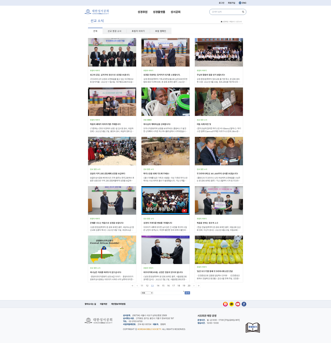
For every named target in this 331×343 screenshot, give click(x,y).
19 (184, 285)
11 (142, 285)
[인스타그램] (225, 304)
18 (178, 285)
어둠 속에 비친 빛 (204, 124)
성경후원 (143, 12)
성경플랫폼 (159, 12)
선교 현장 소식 (114, 31)
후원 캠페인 (160, 31)
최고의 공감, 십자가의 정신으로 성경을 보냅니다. (110, 75)
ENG (244, 3)
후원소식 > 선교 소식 (236, 21)
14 (158, 285)
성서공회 (175, 12)
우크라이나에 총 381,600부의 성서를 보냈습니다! (217, 173)
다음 (194, 286)
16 (168, 285)
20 (189, 285)
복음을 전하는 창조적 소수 (207, 223)
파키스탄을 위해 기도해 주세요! (156, 173)
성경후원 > (226, 21)
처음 (132, 286)
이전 (137, 286)
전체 (95, 31)
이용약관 (103, 304)
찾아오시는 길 (90, 304)
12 (147, 285)
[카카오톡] (231, 304)
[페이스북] (244, 304)
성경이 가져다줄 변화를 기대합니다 (157, 223)
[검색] (243, 12)
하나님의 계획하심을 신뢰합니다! (157, 124)
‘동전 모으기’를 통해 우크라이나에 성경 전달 (215, 271)
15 (163, 285)
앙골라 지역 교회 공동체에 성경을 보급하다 (107, 173)
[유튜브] (237, 304)
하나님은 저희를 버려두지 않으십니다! (105, 272)
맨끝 (199, 286)
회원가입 (231, 3)
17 (173, 285)
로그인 (221, 3)
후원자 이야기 (138, 31)
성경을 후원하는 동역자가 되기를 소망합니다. (161, 75)
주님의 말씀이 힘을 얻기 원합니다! (211, 75)
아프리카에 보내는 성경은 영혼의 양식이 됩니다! (163, 272)
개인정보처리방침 (118, 304)
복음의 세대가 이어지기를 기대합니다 (105, 124)
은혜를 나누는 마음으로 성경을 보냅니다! (107, 223)
